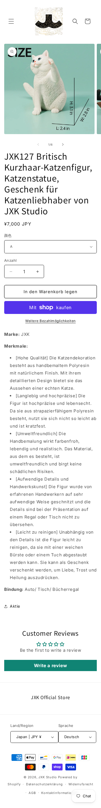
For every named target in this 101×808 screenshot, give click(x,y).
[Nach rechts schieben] (63, 144)
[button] (11, 21)
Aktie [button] (15, 606)
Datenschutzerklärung (44, 784)
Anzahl (10, 260)
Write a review (50, 665)
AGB (32, 793)
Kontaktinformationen (59, 793)
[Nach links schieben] (38, 144)
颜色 (8, 235)
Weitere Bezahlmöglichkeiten (50, 321)
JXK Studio (47, 777)
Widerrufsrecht (80, 784)
